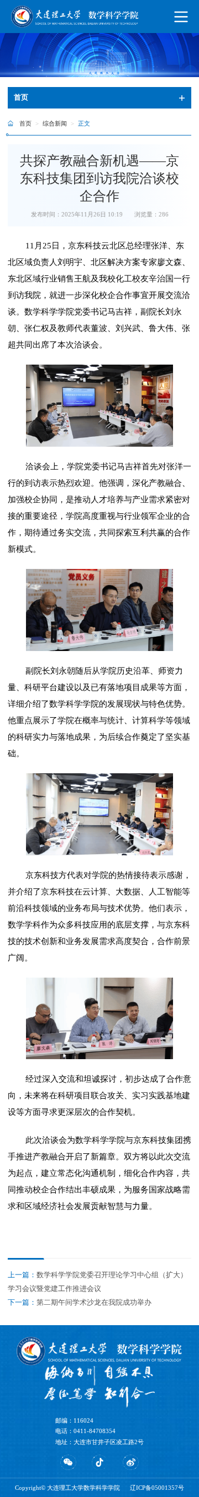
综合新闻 (55, 123)
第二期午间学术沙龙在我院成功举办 (93, 1302)
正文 (84, 123)
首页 (25, 123)
